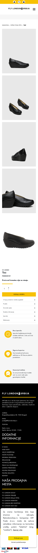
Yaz (25, 25)
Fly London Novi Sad (9, 506)
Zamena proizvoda (9, 468)
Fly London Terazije (9, 495)
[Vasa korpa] (23, 2)
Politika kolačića (8, 473)
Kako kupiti (6, 450)
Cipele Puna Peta (16, 25)
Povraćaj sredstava (9, 463)
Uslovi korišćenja (8, 452)
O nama (5, 447)
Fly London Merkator (9, 501)
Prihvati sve (18, 538)
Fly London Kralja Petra (10, 498)
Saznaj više (17, 529)
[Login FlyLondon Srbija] (14, 2)
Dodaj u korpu (19, 294)
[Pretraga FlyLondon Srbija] (19, 2)
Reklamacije (6, 460)
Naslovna (5, 25)
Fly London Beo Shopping (11, 503)
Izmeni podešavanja (18, 542)
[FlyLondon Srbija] (19, 8)
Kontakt (5, 476)
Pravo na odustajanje (10, 465)
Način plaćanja (7, 455)
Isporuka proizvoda (9, 457)
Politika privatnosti (9, 470)
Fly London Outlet (8, 493)
